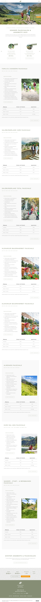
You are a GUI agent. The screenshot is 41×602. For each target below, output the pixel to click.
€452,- (11, 55)
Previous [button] (1, 51)
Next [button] (39, 51)
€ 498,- (29, 55)
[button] (11, 58)
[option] (11, 52)
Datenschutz (14, 593)
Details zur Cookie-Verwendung (14, 600)
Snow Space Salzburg (18, 559)
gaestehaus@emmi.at (20, 591)
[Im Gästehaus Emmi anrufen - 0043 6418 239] (7, 1)
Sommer (17, 34)
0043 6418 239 (20, 590)
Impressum (18, 593)
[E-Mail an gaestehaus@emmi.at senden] (5, 1)
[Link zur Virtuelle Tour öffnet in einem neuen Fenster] (4, 1)
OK (37, 600)
